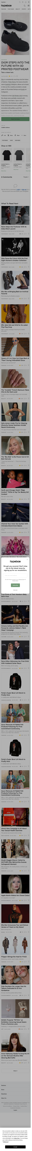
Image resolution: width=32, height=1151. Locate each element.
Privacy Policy (15, 580)
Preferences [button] (5, 1141)
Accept (15, 1147)
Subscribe (15, 585)
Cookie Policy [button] (17, 1138)
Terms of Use (21, 579)
